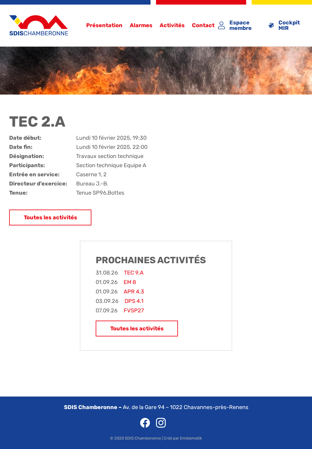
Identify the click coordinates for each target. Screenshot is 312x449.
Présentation (104, 25)
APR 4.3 (134, 291)
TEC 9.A (134, 272)
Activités (172, 25)
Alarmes (141, 25)
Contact (203, 25)
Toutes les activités (50, 217)
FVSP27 (134, 310)
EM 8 (130, 282)
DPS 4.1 (134, 301)
